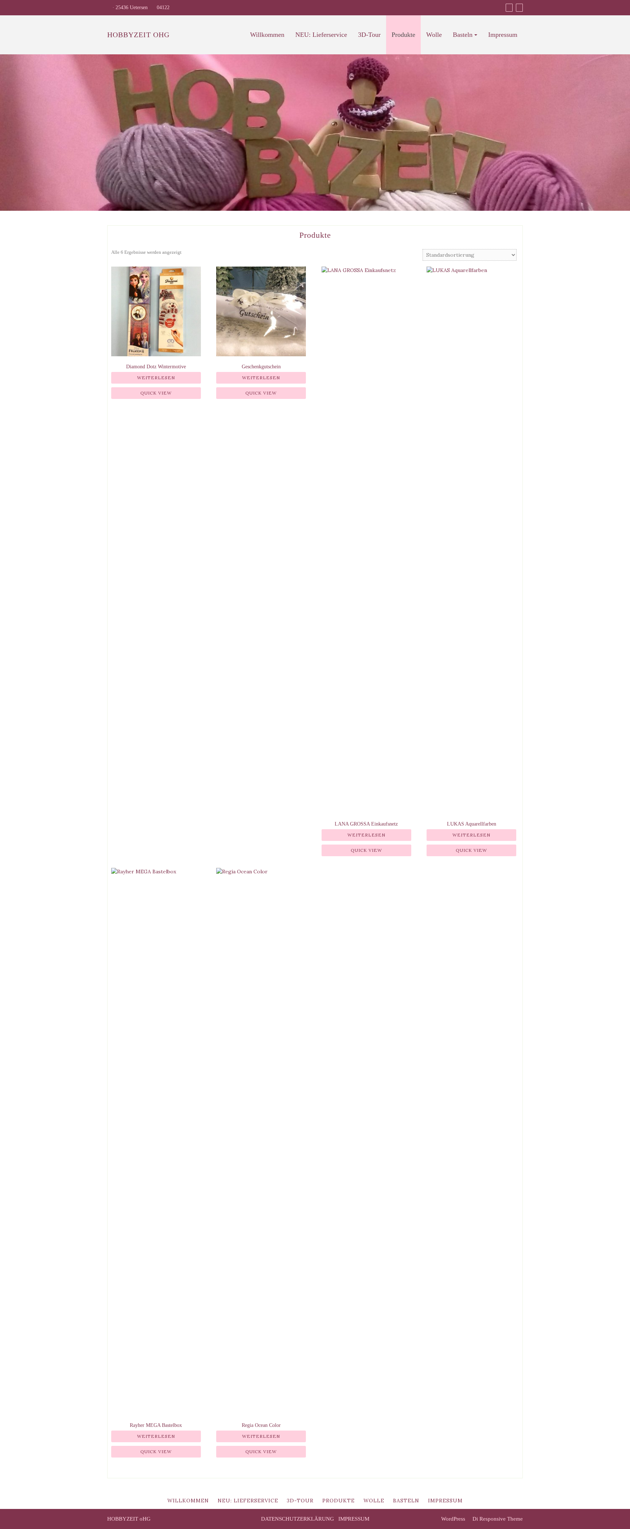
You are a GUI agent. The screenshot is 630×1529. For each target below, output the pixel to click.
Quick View (156, 393)
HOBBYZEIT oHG (138, 35)
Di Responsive (488, 1519)
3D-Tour (369, 34)
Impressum (502, 34)
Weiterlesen (156, 377)
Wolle (434, 34)
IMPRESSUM (353, 1519)
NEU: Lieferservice (321, 34)
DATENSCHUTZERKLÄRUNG (297, 1519)
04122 (162, 7)
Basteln (462, 34)
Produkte (403, 34)
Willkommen (267, 34)
